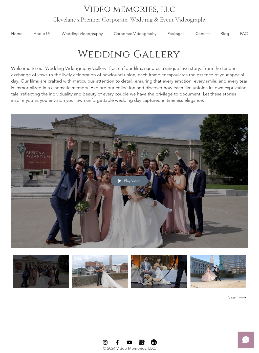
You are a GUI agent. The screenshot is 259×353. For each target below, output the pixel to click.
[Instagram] (105, 342)
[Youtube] (129, 342)
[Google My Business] (142, 342)
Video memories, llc (130, 9)
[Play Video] (40, 271)
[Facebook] (117, 342)
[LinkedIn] (154, 342)
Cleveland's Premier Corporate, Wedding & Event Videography (129, 19)
